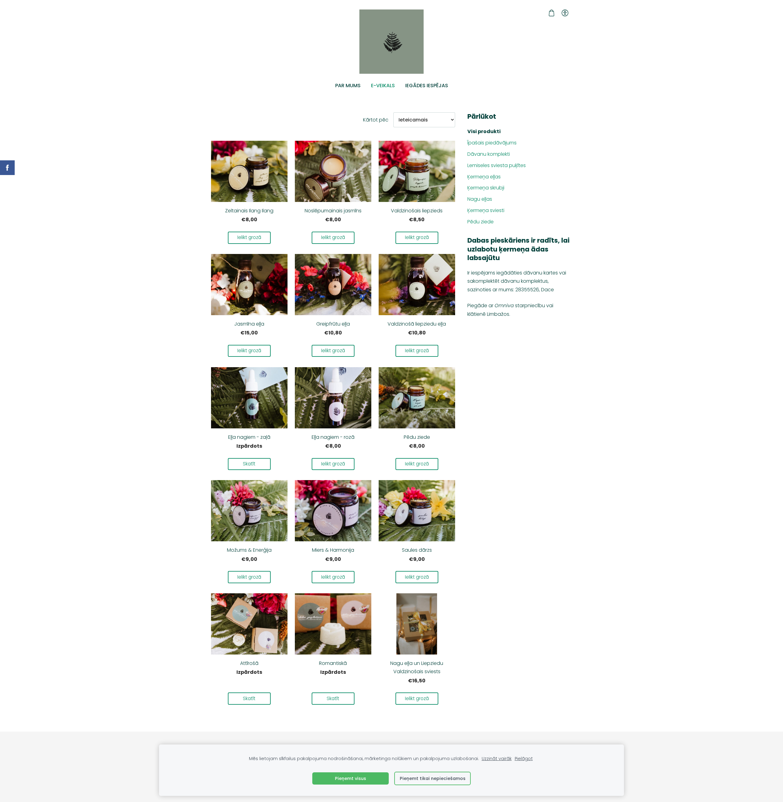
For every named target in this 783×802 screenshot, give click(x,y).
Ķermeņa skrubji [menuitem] (485, 187)
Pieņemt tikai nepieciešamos (433, 778)
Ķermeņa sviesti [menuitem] (485, 210)
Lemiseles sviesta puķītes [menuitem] (496, 165)
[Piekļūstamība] (565, 13)
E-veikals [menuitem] (383, 85)
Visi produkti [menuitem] (484, 131)
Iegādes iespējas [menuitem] (426, 85)
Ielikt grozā (249, 237)
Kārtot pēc (375, 119)
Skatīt (249, 464)
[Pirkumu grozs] (551, 13)
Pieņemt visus (350, 778)
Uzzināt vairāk (497, 758)
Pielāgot (524, 758)
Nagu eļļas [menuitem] (479, 199)
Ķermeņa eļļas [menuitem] (484, 176)
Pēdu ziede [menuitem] (480, 221)
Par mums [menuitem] (348, 85)
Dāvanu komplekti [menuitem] (488, 154)
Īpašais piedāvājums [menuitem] (492, 142)
